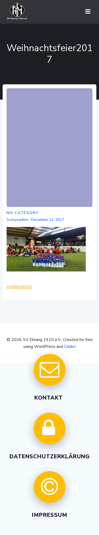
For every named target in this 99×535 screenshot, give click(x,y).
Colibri (70, 346)
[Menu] (87, 11)
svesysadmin (18, 219)
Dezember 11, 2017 (47, 219)
